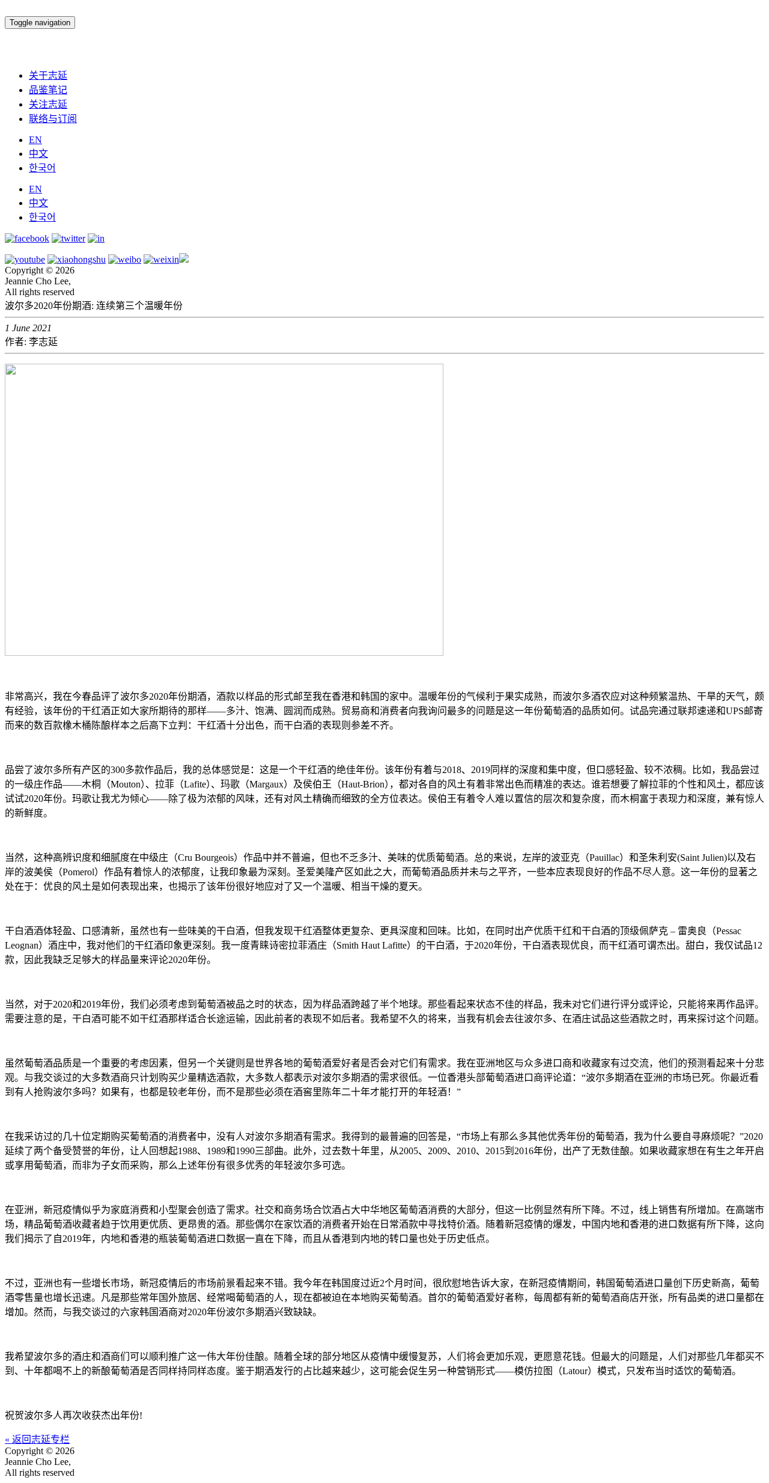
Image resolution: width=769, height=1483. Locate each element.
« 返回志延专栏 (37, 1439)
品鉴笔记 (48, 90)
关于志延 (48, 75)
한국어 (42, 168)
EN (35, 140)
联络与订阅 (53, 119)
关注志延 (48, 104)
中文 (38, 153)
